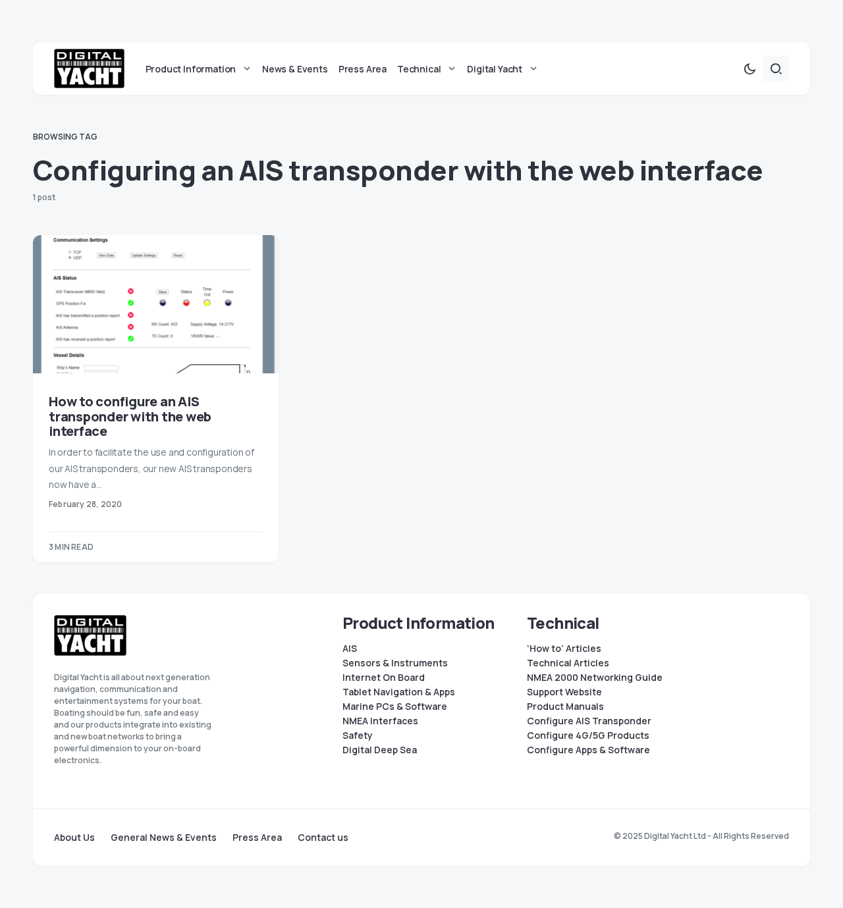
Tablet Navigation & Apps (398, 692)
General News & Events (164, 837)
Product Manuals (565, 706)
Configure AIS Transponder (589, 721)
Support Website (564, 692)
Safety (357, 735)
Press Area (257, 837)
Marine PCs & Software (394, 706)
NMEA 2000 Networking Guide (595, 677)
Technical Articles (568, 663)
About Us (74, 837)
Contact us (323, 837)
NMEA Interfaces (380, 721)
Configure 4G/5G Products (588, 735)
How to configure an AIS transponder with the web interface (130, 416)
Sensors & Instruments (395, 663)
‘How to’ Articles (564, 648)
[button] (749, 68)
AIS (349, 648)
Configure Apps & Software (588, 750)
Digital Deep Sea (379, 750)
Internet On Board (383, 677)
